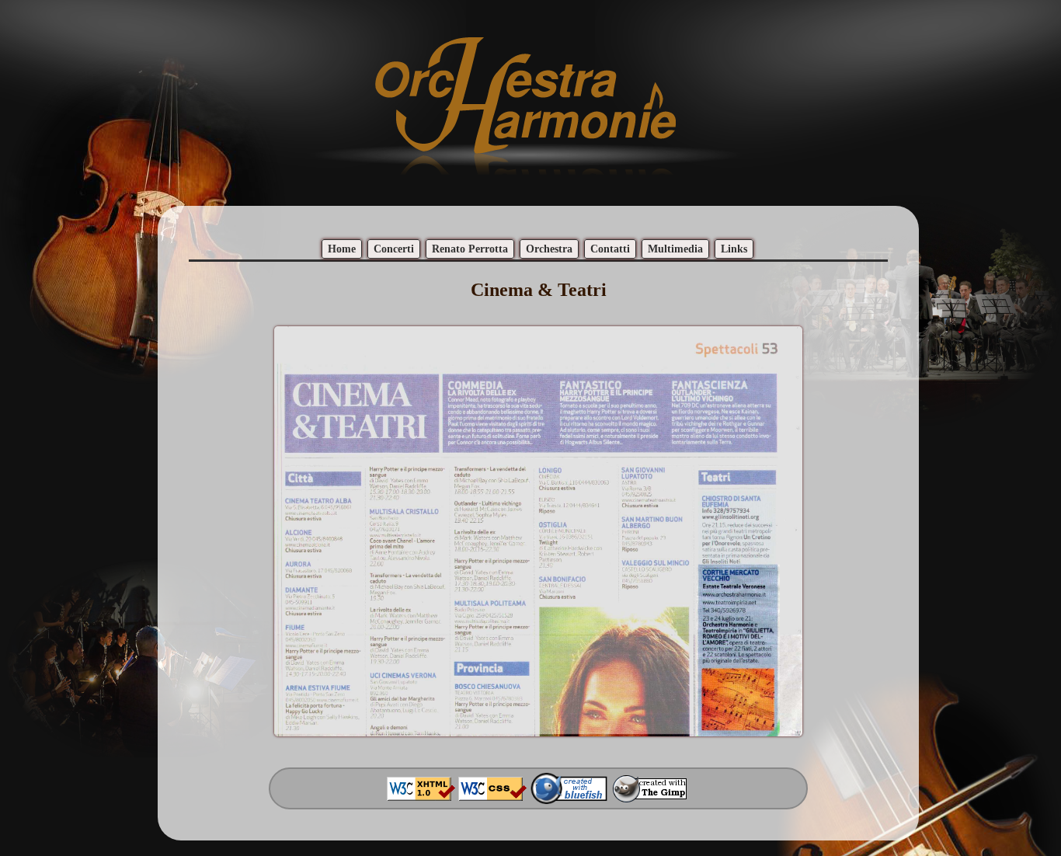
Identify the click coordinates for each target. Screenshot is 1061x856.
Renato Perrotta (470, 249)
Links (734, 249)
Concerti (394, 249)
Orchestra (549, 249)
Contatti (610, 249)
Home (342, 249)
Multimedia (675, 249)
